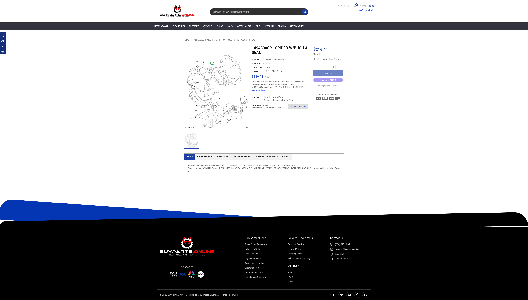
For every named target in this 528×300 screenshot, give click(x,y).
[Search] (305, 12)
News (290, 281)
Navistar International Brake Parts (278, 100)
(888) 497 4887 (342, 244)
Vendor (255, 60)
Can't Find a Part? (366, 10)
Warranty (257, 71)
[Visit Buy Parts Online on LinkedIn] (365, 295)
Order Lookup (251, 253)
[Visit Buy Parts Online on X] (341, 295)
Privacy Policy (294, 249)
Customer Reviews (254, 272)
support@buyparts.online (347, 249)
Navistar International (275, 60)
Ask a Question (299, 106)
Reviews (286, 157)
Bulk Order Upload (253, 249)
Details (189, 157)
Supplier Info (223, 157)
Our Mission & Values (255, 277)
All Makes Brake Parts (273, 97)
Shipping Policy (295, 253)
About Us (292, 272)
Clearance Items (253, 267)
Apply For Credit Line (255, 263)
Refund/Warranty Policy (299, 258)
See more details (259, 90)
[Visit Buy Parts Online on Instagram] (349, 295)
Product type (258, 64)
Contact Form (341, 259)
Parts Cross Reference (256, 244)
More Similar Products (267, 157)
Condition (257, 67)
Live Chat (339, 254)
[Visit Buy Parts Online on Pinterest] (357, 295)
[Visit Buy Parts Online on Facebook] (333, 295)
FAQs (290, 277)
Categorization (204, 157)
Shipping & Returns (242, 157)
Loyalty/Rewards (253, 258)
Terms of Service (296, 244)
